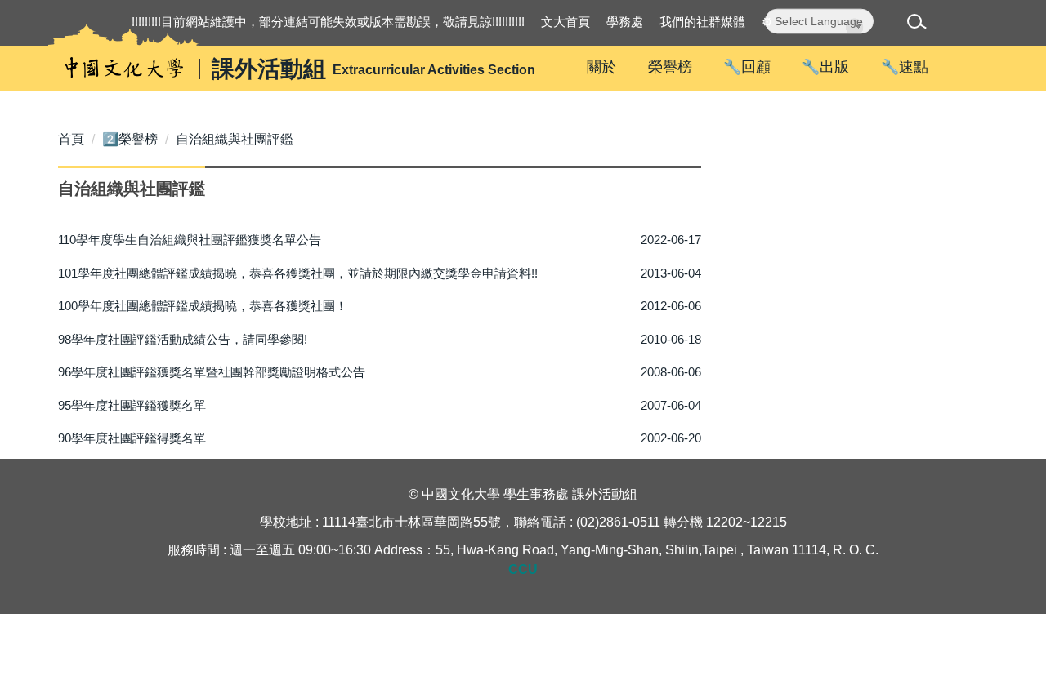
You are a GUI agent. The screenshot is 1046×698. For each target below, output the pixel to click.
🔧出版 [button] (825, 67)
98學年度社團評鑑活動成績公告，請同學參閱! (182, 339)
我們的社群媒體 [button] (702, 22)
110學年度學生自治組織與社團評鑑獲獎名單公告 (189, 240)
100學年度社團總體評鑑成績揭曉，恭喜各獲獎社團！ (202, 306)
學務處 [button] (624, 22)
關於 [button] (601, 67)
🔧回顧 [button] (747, 67)
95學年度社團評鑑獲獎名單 (132, 405)
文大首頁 (565, 22)
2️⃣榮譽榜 (130, 139)
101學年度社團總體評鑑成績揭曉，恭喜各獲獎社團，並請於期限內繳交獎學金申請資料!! (298, 273)
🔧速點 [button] (904, 67)
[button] (919, 24)
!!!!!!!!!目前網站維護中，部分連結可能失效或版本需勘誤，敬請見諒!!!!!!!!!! (328, 22)
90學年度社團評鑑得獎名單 (132, 438)
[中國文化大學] (123, 68)
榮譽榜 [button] (670, 67)
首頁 (71, 139)
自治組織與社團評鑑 (234, 139)
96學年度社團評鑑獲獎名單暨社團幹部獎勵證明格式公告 (211, 372)
